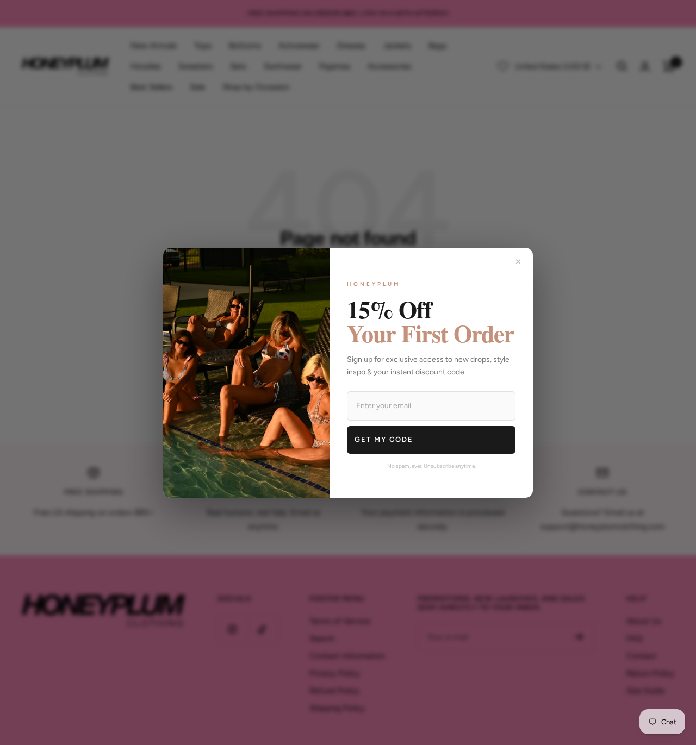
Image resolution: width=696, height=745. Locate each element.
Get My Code (384, 439)
